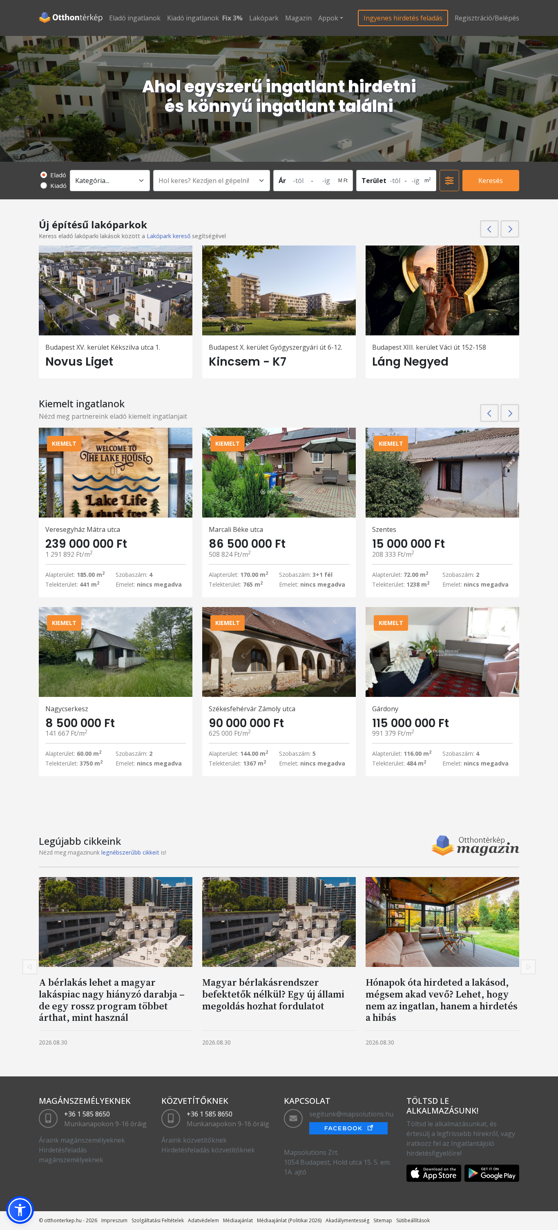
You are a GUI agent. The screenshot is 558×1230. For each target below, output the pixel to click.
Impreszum (114, 1220)
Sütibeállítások (413, 1220)
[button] (20, 1210)
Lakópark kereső (168, 236)
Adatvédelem (203, 1220)
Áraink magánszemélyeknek (82, 1140)
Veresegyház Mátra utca (82, 529)
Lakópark (264, 17)
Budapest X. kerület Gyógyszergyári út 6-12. (275, 347)
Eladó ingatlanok (135, 17)
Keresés (490, 180)
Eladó (58, 175)
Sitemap (382, 1220)
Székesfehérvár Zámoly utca (252, 708)
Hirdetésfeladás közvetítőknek (208, 1149)
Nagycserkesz (66, 708)
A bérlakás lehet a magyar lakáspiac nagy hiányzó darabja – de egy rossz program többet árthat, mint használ (112, 1000)
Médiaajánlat (238, 1220)
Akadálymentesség (347, 1220)
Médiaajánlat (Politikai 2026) (289, 1220)
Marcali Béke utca (236, 529)
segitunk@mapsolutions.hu (351, 1113)
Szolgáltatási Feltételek (158, 1220)
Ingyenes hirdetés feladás (403, 17)
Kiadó (58, 185)
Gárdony (385, 708)
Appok (328, 17)
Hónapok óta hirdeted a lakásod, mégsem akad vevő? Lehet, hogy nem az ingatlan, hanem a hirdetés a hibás (442, 1000)
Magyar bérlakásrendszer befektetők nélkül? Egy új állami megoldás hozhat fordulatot (273, 994)
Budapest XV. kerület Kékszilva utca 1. (102, 347)
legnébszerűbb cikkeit (130, 852)
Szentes (384, 529)
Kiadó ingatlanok (193, 17)
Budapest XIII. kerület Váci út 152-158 (429, 347)
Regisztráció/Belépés (487, 17)
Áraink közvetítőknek (194, 1140)
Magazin (298, 17)
